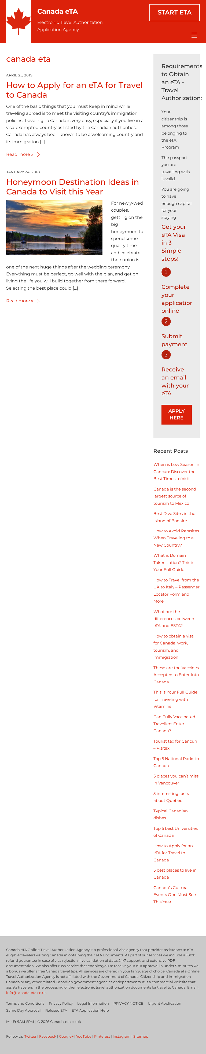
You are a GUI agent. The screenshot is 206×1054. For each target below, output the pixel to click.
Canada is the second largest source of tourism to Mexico (174, 496)
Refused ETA (56, 1010)
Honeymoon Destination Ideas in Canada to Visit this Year (72, 187)
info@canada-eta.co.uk (26, 992)
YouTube (83, 1036)
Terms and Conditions (25, 1003)
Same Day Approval (23, 1010)
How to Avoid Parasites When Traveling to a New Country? (176, 538)
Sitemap (140, 1036)
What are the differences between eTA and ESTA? (173, 618)
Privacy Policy (61, 1003)
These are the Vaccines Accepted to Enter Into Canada (176, 674)
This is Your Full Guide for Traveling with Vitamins (175, 699)
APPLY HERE (176, 414)
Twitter (30, 1036)
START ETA (175, 12)
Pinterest (102, 1036)
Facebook (47, 1036)
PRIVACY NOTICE (128, 1003)
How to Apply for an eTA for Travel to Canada (74, 90)
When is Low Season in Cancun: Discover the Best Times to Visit (176, 471)
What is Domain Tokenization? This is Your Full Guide (173, 562)
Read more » (19, 154)
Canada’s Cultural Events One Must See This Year (174, 894)
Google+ (66, 1036)
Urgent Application (164, 1003)
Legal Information (93, 1003)
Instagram (122, 1036)
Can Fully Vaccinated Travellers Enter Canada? (174, 724)
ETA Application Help (90, 1010)
